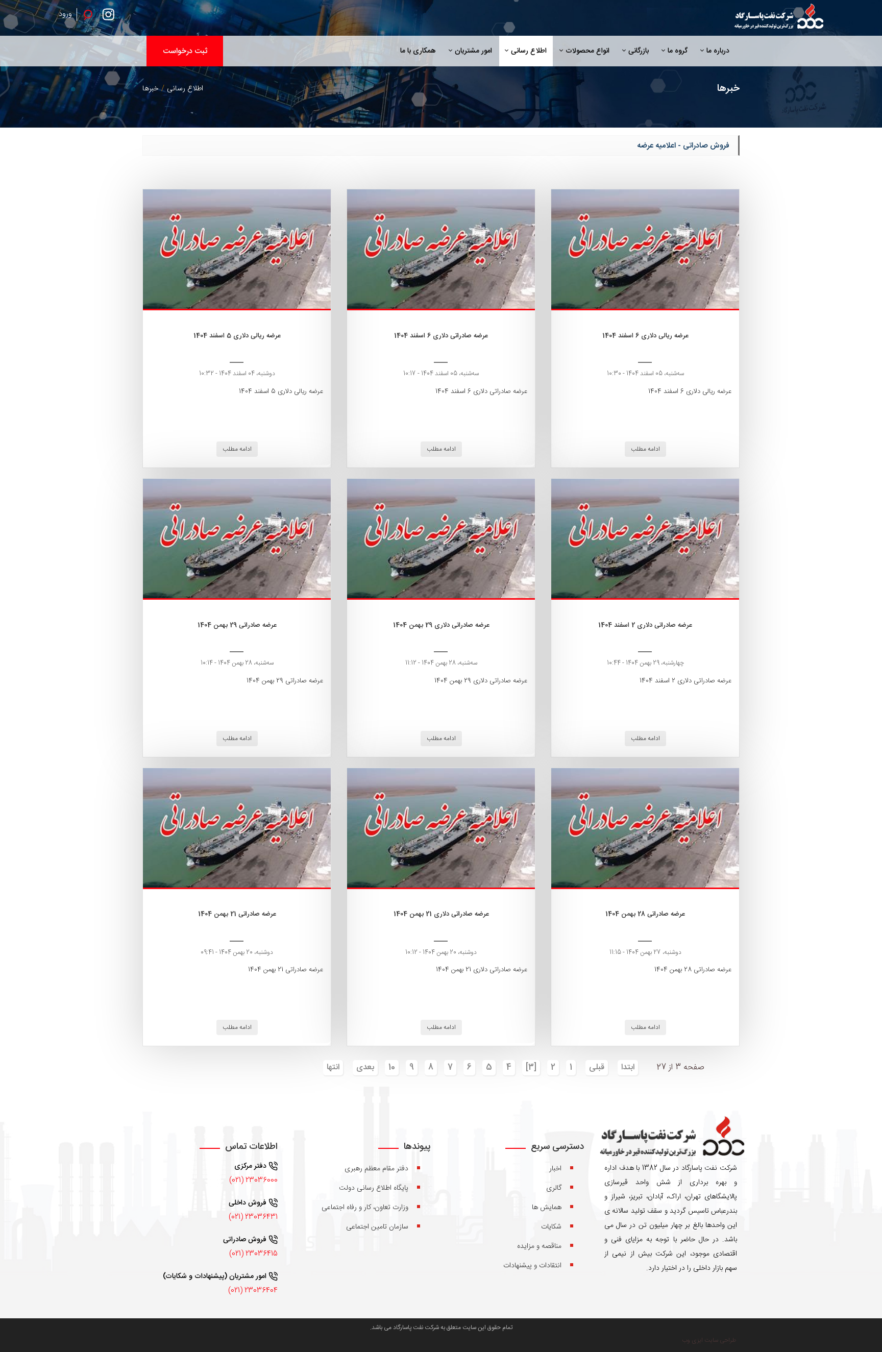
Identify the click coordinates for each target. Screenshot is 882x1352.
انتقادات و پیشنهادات (532, 1266)
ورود (65, 14)
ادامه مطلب (645, 449)
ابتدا (627, 1067)
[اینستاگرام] (111, 17)
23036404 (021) (253, 1291)
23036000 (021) (253, 1180)
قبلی (596, 1067)
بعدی (365, 1067)
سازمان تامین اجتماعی (377, 1227)
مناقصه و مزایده (539, 1246)
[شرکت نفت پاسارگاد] (777, 18)
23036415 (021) (253, 1254)
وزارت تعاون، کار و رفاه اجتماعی (365, 1207)
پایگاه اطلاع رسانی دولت (373, 1188)
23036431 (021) (253, 1217)
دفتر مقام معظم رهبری (376, 1169)
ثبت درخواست (185, 51)
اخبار (555, 1169)
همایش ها (546, 1207)
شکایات (551, 1227)
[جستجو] (88, 14)
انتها (333, 1067)
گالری (553, 1188)
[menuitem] (715, 51)
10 (391, 1067)
